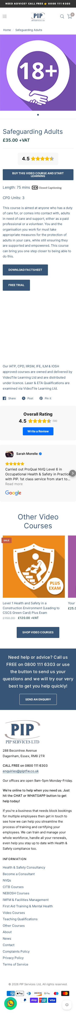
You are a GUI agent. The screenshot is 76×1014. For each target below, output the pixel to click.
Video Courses (14, 913)
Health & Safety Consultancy (24, 867)
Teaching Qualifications (20, 919)
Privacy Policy (13, 958)
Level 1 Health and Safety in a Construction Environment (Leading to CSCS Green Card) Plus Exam (31, 608)
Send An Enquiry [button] (38, 699)
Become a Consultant (19, 874)
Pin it (48, 398)
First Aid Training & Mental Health (28, 906)
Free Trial (16, 285)
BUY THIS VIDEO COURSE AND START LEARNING (38, 175)
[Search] (62, 16)
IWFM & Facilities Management (26, 900)
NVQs (7, 880)
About (7, 932)
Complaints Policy (16, 951)
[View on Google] (9, 454)
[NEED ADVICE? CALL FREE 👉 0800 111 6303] (38, 4)
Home (7, 30)
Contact (8, 945)
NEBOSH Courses (16, 893)
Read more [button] (14, 484)
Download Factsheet (25, 269)
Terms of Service (15, 964)
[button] (3, 473)
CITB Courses (13, 887)
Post (30, 398)
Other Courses (14, 926)
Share (12, 398)
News (7, 939)
